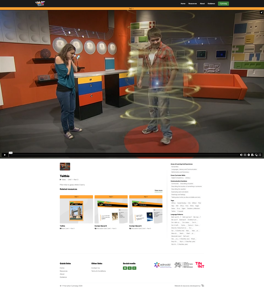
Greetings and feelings (178, 194)
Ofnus (182, 206)
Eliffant (194, 203)
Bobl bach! (182, 220)
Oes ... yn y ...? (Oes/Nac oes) (180, 239)
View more (158, 190)
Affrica (173, 203)
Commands (175, 183)
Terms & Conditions (98, 271)
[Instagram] (134, 268)
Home (183, 3)
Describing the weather (178, 189)
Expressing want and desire (179, 192)
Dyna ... (197, 225)
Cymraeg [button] (223, 3)
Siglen (183, 208)
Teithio (173, 211)
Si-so (178, 208)
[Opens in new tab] (162, 265)
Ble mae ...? (196, 217)
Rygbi (197, 206)
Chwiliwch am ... (193, 220)
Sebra (173, 208)
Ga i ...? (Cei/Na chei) (177, 230)
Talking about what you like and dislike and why (185, 197)
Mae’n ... (182, 233)
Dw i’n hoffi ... (175, 225)
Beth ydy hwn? (187, 217)
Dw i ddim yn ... (176, 222)
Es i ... (191, 228)
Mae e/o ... (174, 233)
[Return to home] (40, 3)
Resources (193, 3)
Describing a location (186, 183)
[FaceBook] (125, 268)
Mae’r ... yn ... (191, 233)
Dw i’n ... (194, 222)
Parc (187, 206)
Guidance (211, 3)
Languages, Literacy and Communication (184, 169)
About (202, 3)
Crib (189, 203)
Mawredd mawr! (176, 236)
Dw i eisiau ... (186, 222)
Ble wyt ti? (174, 220)
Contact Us (95, 268)
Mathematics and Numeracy (180, 172)
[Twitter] (130, 268)
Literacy (187, 178)
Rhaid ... (193, 239)
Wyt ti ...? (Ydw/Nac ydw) (187, 241)
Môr (177, 206)
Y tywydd (180, 211)
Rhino (192, 206)
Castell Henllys (181, 203)
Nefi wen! (186, 236)
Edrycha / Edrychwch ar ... (179, 228)
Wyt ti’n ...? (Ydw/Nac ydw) (179, 244)
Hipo (172, 206)
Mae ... (188, 230)
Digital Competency (177, 178)
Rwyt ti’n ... (174, 241)
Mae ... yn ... (195, 230)
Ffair (199, 203)
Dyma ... (183, 225)
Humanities (174, 166)
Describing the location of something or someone (186, 186)
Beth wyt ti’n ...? (176, 217)
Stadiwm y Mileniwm (193, 208)
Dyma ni (190, 225)
